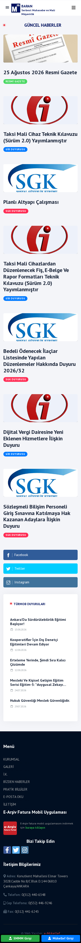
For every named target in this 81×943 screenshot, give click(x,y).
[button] (74, 8)
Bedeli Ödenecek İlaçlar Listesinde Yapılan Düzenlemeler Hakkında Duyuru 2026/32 (39, 361)
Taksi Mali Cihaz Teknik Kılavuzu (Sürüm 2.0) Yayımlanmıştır (40, 137)
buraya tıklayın (35, 828)
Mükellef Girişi (63, 938)
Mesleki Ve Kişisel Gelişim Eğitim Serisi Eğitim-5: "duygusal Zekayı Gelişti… (36, 684)
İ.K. (5, 774)
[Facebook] (7, 850)
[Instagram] (25, 850)
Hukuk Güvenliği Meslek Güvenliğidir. (40, 700)
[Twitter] (16, 850)
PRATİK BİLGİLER (15, 789)
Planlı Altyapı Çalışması (31, 201)
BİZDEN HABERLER (16, 782)
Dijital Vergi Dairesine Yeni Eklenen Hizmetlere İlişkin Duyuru (33, 438)
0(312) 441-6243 (27, 911)
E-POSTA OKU (13, 797)
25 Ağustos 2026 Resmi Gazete (40, 72)
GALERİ (8, 767)
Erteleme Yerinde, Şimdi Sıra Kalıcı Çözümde (37, 662)
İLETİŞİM (9, 804)
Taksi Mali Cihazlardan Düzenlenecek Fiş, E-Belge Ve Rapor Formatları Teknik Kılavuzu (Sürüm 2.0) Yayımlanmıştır (36, 276)
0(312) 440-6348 (33, 895)
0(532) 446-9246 (40, 903)
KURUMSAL (11, 759)
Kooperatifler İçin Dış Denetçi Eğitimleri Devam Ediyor (34, 641)
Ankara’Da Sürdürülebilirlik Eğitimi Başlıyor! (38, 621)
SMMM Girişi (22, 938)
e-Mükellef (52, 933)
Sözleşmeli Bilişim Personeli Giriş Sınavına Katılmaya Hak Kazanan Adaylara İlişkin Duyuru (36, 516)
